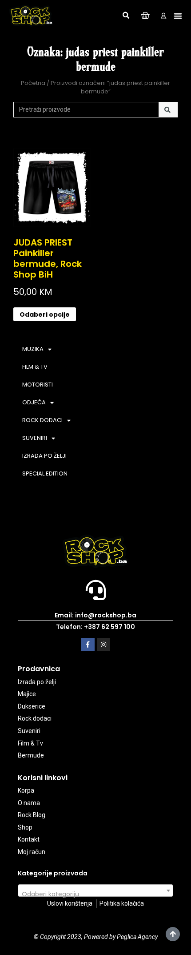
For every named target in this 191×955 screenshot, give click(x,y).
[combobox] (95, 890)
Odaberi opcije (45, 314)
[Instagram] (104, 645)
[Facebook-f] (88, 645)
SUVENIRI (34, 438)
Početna (33, 83)
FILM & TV (35, 367)
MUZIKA (33, 349)
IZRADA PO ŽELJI (44, 455)
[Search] (168, 109)
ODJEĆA (34, 402)
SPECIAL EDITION (45, 473)
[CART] (145, 15)
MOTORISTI (37, 384)
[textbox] (95, 894)
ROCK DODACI (42, 420)
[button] (126, 15)
